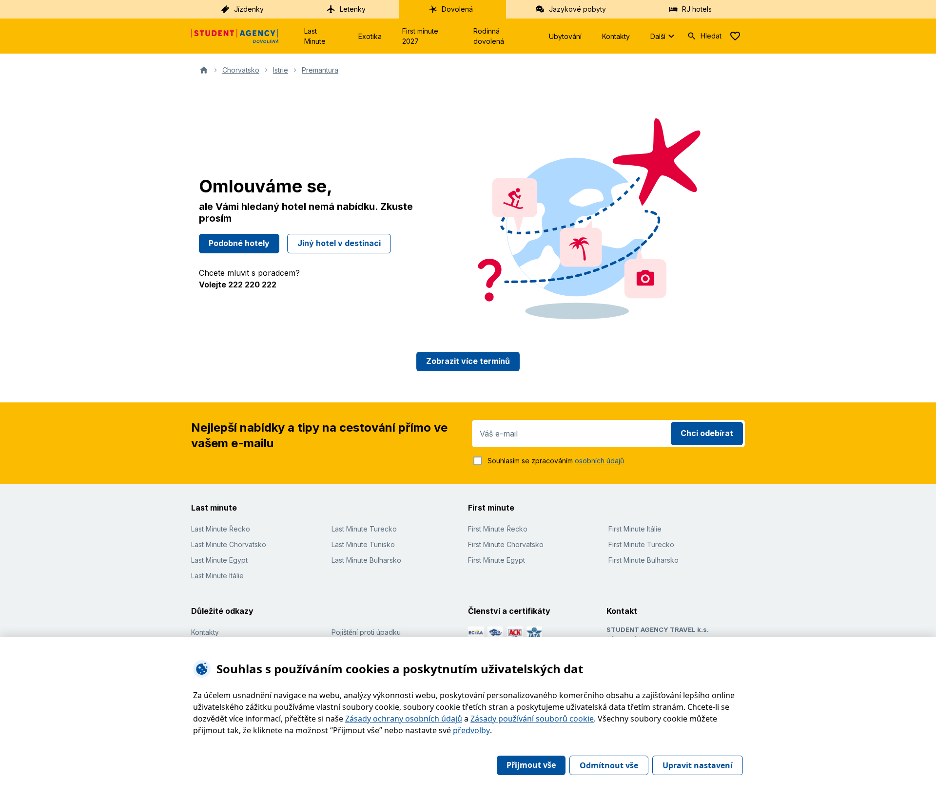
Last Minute (315, 36)
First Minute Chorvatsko (506, 544)
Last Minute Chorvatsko (228, 544)
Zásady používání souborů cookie (532, 718)
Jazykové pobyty (577, 9)
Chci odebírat (707, 433)
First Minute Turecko (641, 544)
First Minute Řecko (497, 529)
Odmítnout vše (609, 765)
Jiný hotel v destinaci (339, 243)
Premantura (320, 70)
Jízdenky (249, 9)
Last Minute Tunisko (363, 544)
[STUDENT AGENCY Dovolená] (235, 36)
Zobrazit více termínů (468, 361)
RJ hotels (697, 9)
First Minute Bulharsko (643, 560)
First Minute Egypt (496, 560)
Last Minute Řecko (220, 529)
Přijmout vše (531, 765)
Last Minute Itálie (217, 575)
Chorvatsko (240, 70)
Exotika (370, 36)
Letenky (353, 9)
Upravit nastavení (698, 765)
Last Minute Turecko (364, 529)
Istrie (280, 70)
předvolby (471, 730)
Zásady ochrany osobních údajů (403, 718)
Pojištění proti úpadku (366, 632)
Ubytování (565, 36)
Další (657, 36)
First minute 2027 (420, 36)
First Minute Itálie (635, 529)
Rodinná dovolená (488, 36)
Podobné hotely (239, 243)
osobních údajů (599, 460)
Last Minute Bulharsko (366, 560)
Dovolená (457, 9)
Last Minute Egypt (219, 560)
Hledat (711, 36)
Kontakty (616, 36)
